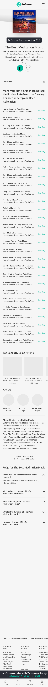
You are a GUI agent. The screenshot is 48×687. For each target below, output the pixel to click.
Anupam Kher (26, 659)
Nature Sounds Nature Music (30, 57)
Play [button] (20, 68)
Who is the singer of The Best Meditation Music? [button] (16, 502)
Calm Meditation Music (12, 233)
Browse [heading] (24, 669)
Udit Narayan (8, 662)
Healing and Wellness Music (14, 315)
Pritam (5, 659)
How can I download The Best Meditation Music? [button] (16, 523)
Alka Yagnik (7, 664)
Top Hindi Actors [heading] (25, 648)
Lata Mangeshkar (9, 657)
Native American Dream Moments (16, 299)
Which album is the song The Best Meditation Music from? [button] (18, 492)
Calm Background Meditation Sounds (18, 266)
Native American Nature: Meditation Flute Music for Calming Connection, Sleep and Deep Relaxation (24, 54)
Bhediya (42, 666)
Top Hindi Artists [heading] (7, 648)
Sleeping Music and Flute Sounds (16, 126)
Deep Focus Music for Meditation (16, 192)
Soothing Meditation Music (14, 134)
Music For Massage (10, 291)
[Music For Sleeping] (12, 366)
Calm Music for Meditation (13, 142)
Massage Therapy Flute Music (15, 241)
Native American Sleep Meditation (17, 258)
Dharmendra (25, 662)
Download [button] (7, 81)
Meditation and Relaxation (13, 159)
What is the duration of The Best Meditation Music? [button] (18, 513)
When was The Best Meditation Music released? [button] (20, 476)
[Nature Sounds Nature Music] (8, 400)
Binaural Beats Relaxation (33, 378)
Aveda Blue (14, 60)
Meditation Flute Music (12, 200)
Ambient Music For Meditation (15, 150)
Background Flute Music (13, 249)
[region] (24, 638)
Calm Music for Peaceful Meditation (17, 175)
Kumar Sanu (7, 666)
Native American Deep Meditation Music (19, 225)
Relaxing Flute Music (11, 208)
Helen (23, 664)
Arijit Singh (7, 652)
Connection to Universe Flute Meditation (19, 340)
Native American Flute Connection (17, 332)
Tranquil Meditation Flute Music (16, 282)
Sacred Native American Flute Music (17, 274)
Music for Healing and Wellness (16, 216)
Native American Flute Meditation (16, 109)
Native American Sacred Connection (17, 167)
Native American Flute (29, 60)
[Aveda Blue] (23, 400)
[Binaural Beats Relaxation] (33, 366)
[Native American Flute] (37, 400)
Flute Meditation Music (12, 117)
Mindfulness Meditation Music (15, 183)
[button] (28, 68)
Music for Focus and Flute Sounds (16, 307)
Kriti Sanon (25, 652)
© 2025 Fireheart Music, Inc (24, 459)
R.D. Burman (7, 669)
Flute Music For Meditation (14, 323)
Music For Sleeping (12, 378)
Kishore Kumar (8, 655)
